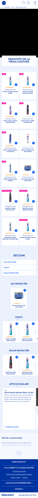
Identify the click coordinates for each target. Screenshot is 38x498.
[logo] (4, 3)
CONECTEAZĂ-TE (19, 462)
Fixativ (6, 267)
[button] (16, 84)
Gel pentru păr (10, 262)
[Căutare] (23, 3)
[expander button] (19, 453)
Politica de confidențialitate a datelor (19, 474)
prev (2, 332)
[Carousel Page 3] (19, 319)
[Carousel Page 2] (18, 319)
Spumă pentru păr (11, 273)
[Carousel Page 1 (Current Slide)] (16, 386)
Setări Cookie (15, 477)
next (35, 332)
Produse (7, 7)
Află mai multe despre (18, 483)
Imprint (24, 477)
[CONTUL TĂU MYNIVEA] (28, 3)
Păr (13, 7)
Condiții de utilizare (19, 471)
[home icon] (2, 7)
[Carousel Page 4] (20, 386)
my (18, 489)
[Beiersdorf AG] (8, 495)
